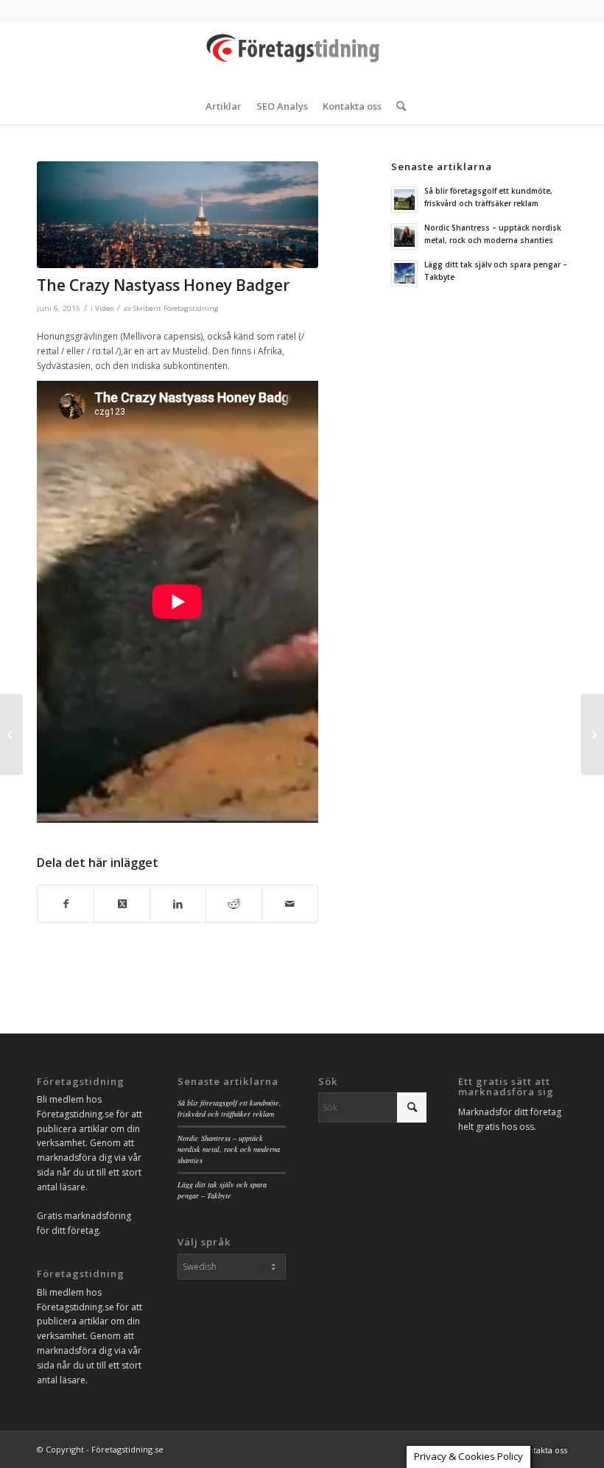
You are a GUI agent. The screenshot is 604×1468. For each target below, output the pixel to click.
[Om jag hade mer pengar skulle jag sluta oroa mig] (11, 734)
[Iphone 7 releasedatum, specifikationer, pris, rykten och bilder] (592, 734)
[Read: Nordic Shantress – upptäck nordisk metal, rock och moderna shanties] (404, 236)
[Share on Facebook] (66, 904)
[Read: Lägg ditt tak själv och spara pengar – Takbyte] (404, 273)
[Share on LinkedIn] (178, 904)
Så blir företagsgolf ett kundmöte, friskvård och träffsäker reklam (229, 1108)
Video (104, 308)
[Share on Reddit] (233, 904)
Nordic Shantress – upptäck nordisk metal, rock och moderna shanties (229, 1149)
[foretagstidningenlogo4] (302, 54)
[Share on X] (122, 904)
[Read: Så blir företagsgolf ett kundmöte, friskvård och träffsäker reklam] (404, 199)
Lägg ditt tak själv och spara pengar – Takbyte (222, 1190)
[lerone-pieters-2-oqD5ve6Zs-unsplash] (177, 214)
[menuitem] (223, 106)
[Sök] (397, 106)
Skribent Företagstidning (176, 308)
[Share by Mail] (289, 904)
